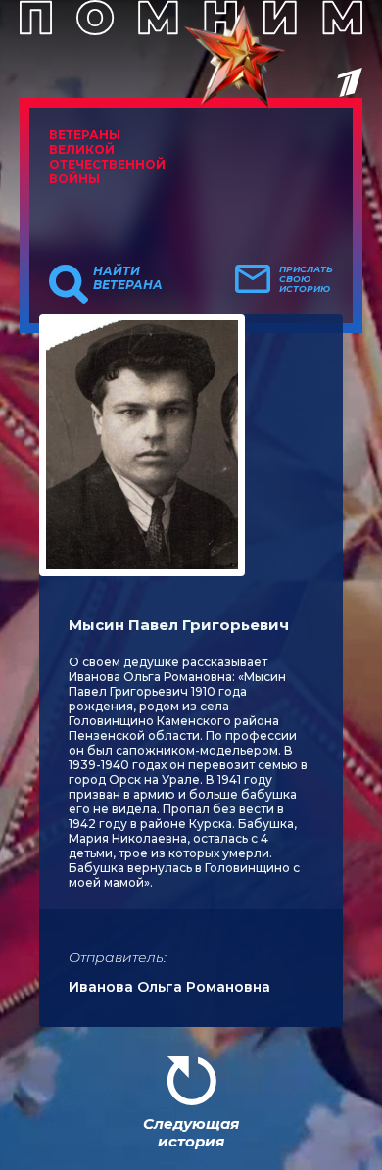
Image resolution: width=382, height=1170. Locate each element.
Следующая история (191, 1132)
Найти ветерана (128, 278)
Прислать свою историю (306, 279)
